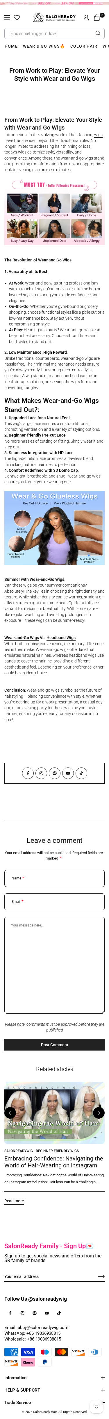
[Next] (99, 1113)
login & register (86, 17)
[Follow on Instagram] (41, 773)
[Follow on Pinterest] (54, 773)
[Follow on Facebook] (28, 773)
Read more (14, 1200)
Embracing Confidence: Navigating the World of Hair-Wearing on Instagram (53, 1162)
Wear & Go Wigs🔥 (44, 46)
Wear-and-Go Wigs (21, 637)
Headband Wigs (61, 637)
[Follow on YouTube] (68, 773)
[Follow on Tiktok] (81, 773)
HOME (11, 46)
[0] (96, 17)
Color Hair (83, 46)
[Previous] (10, 1113)
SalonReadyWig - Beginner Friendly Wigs (41, 1151)
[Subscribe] (94, 1277)
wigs (98, 134)
